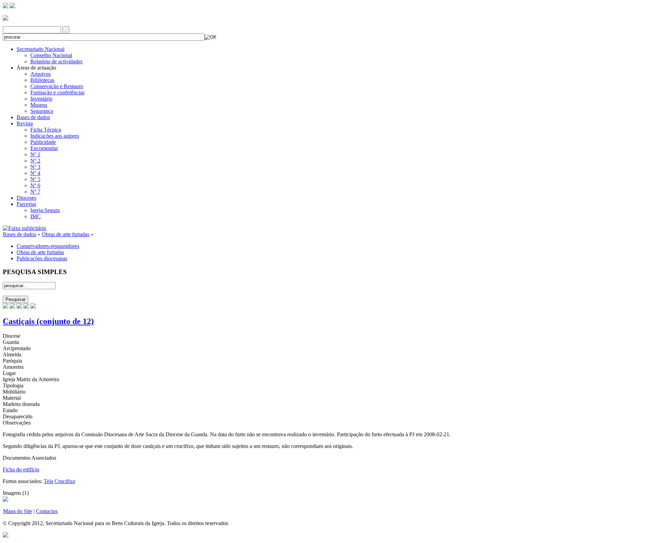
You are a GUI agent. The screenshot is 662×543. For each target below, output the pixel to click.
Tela (48, 481)
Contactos (47, 511)
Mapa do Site (17, 511)
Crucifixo (64, 481)
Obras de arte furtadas (65, 234)
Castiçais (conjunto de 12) (48, 321)
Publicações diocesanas (42, 258)
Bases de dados (19, 234)
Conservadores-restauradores (48, 246)
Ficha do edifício (21, 469)
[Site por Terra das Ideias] (5, 534)
